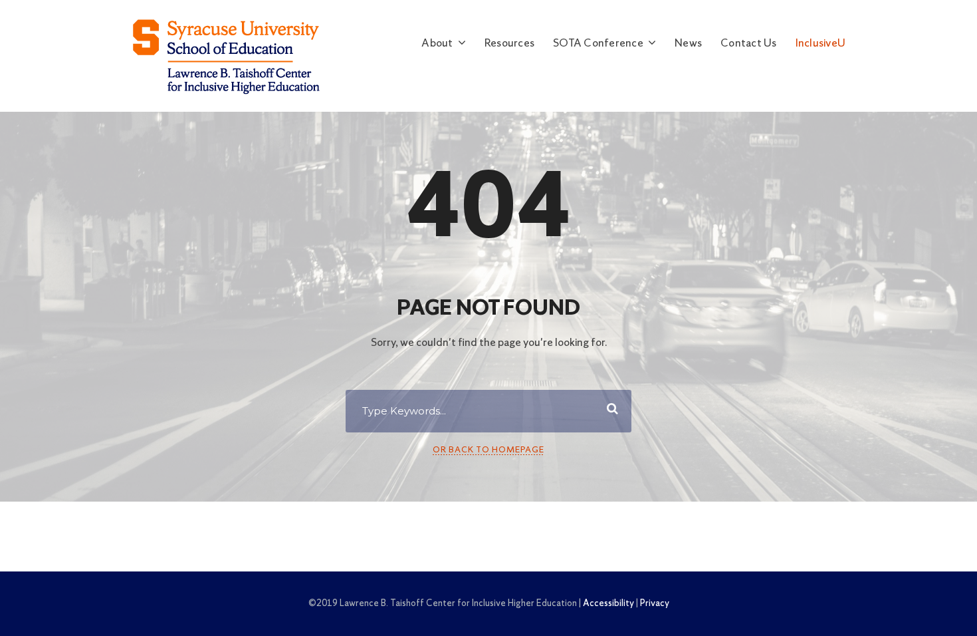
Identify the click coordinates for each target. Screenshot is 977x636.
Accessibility (608, 603)
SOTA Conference (598, 44)
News (688, 44)
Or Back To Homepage (488, 450)
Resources (509, 44)
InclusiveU (821, 44)
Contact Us (748, 44)
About (437, 44)
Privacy (654, 603)
